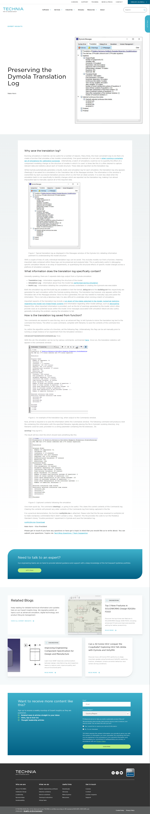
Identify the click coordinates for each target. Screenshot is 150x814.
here (87, 340)
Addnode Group (21, 792)
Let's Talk (29, 570)
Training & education (46, 797)
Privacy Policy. (101, 741)
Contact (119, 2)
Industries (69, 10)
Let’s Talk (147, 24)
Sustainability (20, 800)
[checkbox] (107, 727)
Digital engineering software (48, 789)
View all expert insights (21, 621)
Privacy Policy (130, 810)
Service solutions (44, 794)
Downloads (66, 789)
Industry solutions (45, 792)
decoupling (114, 304)
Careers (74, 2)
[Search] (144, 10)
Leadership (19, 794)
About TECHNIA (21, 789)
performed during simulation (86, 283)
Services (57, 10)
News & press (66, 794)
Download (40, 522)
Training (94, 2)
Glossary (81, 10)
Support (84, 2)
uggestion (83, 533)
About (102, 10)
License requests (91, 794)
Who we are (21, 784)
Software (45, 10)
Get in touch (91, 784)
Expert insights (15, 26)
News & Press (107, 2)
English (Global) (137, 2)
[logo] (26, 772)
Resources (91, 10)
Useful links (67, 784)
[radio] (107, 726)
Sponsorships (20, 797)
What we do (44, 784)
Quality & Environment (33, 811)
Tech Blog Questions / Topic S (66, 533)
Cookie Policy (120, 810)
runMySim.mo (30, 522)
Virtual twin (43, 800)
